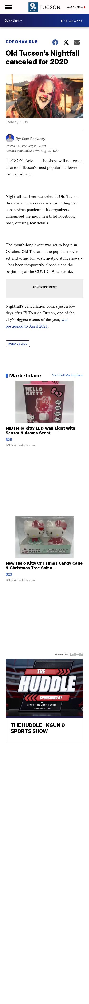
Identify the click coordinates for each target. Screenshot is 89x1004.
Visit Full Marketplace (67, 375)
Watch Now (75, 7)
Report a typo (17, 343)
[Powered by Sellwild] (76, 654)
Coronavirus (22, 41)
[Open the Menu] (8, 7)
